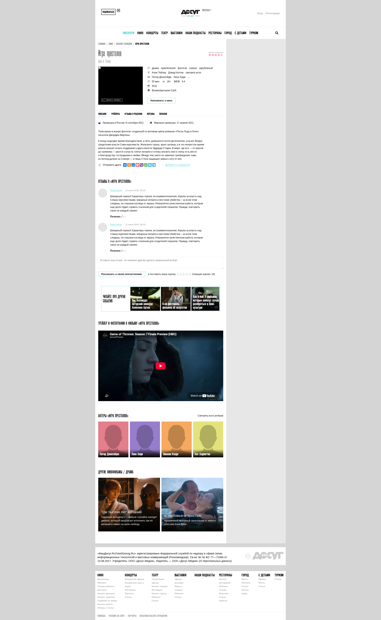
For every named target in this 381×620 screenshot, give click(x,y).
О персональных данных (215, 560)
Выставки (176, 33)
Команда (101, 615)
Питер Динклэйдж (161, 77)
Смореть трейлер (113, 100)
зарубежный (206, 68)
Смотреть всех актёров (210, 416)
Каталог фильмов (106, 593)
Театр (164, 33)
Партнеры (132, 615)
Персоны (150, 113)
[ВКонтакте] (125, 165)
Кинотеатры (103, 579)
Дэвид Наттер (176, 72)
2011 (154, 86)
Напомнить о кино (161, 100)
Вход (260, 13)
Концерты (152, 33)
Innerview (128, 33)
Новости (223, 600)
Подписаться (108, 11)
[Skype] (150, 165)
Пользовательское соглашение (153, 615)
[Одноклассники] (129, 165)
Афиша (262, 579)
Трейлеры (115, 113)
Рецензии (223, 593)
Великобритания (161, 90)
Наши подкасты (195, 33)
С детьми (240, 33)
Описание (102, 113)
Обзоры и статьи (105, 608)
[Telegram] (154, 165)
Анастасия (116, 190)
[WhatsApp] (145, 165)
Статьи (128, 597)
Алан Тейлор (159, 72)
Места (245, 579)
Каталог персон (105, 604)
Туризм (253, 33)
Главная (101, 43)
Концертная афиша (134, 579)
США (173, 90)
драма (155, 68)
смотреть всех (193, 72)
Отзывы (223, 590)
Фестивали (130, 590)
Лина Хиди (179, 77)
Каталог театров (159, 586)
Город (228, 33)
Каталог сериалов (124, 43)
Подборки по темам (107, 600)
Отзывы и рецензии (133, 113)
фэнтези (182, 68)
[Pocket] (137, 165)
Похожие (163, 113)
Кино (140, 33)
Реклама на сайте (117, 615)
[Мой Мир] (133, 165)
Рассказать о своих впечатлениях (121, 274)
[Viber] (141, 165)
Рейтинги (101, 583)
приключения (168, 68)
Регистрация (273, 13)
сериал (193, 68)
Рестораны (215, 33)
